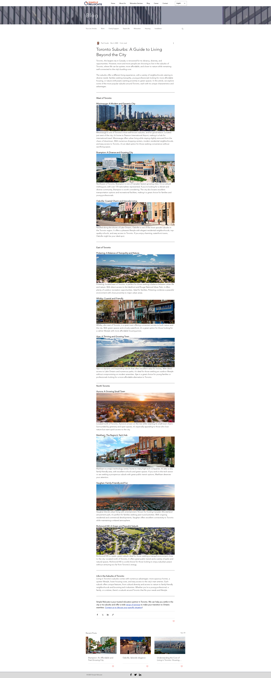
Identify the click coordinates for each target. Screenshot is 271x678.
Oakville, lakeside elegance (134, 658)
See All (183, 633)
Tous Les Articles (91, 28)
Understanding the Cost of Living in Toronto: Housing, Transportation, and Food (168, 659)
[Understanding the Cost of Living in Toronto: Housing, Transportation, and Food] (169, 645)
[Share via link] (113, 615)
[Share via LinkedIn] (108, 615)
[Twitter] (135, 674)
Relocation (137, 28)
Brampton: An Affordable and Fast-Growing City (100, 659)
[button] (183, 28)
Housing (147, 28)
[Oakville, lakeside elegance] (135, 645)
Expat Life (126, 28)
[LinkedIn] (140, 674)
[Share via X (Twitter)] (103, 615)
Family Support (114, 28)
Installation (158, 28)
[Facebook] (131, 674)
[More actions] (173, 43)
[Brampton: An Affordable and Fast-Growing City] (101, 645)
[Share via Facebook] (97, 615)
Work (102, 28)
